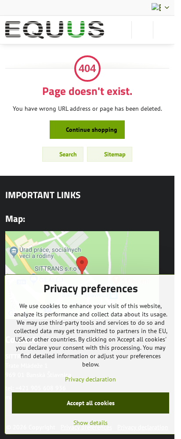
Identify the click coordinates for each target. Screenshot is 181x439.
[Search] (142, 30)
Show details (90, 423)
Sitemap (114, 154)
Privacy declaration (90, 379)
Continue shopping (90, 130)
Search (67, 154)
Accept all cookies (91, 403)
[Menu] (163, 30)
